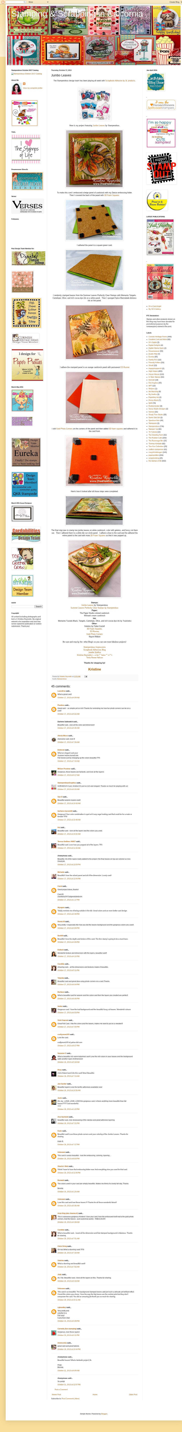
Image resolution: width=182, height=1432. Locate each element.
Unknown (61, 1152)
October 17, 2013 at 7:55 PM (68, 1027)
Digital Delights (154, 345)
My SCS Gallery (155, 309)
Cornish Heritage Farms (158, 337)
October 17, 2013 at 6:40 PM (68, 999)
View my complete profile (32, 88)
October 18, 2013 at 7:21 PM (68, 1123)
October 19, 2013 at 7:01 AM (68, 1239)
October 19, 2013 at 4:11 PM (68, 1335)
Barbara (61, 992)
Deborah (61, 750)
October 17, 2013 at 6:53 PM (68, 1013)
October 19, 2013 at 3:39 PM (68, 1321)
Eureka (151, 357)
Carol (60, 886)
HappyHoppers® (155, 368)
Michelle (61, 872)
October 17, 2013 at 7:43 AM (68, 761)
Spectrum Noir (154, 420)
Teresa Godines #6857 (67, 842)
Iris (59, 828)
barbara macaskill (65, 811)
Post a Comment (61, 1390)
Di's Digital (153, 342)
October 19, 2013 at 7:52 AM (68, 1267)
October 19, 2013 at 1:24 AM (68, 1192)
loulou (60, 1006)
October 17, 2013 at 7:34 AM (68, 742)
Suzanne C (62, 1053)
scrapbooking (154, 458)
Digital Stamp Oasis (156, 348)
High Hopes (153, 371)
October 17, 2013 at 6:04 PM (68, 985)
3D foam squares (116, 429)
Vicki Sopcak (63, 1020)
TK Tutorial (153, 432)
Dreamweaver (154, 351)
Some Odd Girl (154, 418)
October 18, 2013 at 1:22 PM (68, 1109)
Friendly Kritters (155, 363)
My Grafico (153, 394)
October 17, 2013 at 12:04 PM (69, 879)
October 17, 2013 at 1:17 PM (68, 900)
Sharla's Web (63, 1166)
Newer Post (56, 1395)
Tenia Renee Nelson (94, 658)
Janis (60, 1098)
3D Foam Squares (97, 535)
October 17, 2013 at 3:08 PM (68, 928)
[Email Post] (86, 676)
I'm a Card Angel (155, 306)
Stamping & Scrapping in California (77, 13)
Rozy (60, 1070)
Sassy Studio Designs (157, 409)
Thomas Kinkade (155, 444)
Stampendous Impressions (95, 647)
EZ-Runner (94, 631)
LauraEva (61, 691)
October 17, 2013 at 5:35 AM (68, 728)
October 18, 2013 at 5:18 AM (68, 1062)
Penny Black (153, 400)
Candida (61, 964)
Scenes (151, 412)
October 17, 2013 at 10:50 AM (69, 834)
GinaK (151, 365)
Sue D (60, 797)
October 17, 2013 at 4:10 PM (68, 956)
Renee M (61, 922)
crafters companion (156, 449)
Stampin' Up (153, 429)
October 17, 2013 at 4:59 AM (68, 698)
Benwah (61, 1180)
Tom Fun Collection (156, 446)
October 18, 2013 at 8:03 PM (68, 1159)
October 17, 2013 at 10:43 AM (69, 803)
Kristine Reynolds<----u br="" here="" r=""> (94, 655)
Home (95, 1395)
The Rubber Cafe (155, 438)
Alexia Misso (63, 736)
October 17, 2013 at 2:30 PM (68, 914)
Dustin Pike (153, 354)
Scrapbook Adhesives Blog (94, 650)
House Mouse (154, 374)
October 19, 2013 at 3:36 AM (68, 1206)
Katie (60, 1131)
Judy (60, 1275)
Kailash (61, 950)
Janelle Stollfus (94, 652)
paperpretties (154, 455)
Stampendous (62, 679)
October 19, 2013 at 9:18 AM (68, 1281)
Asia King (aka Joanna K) (68, 1213)
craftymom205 (64, 1034)
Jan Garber (62, 1084)
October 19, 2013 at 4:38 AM (68, 1222)
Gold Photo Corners (64, 429)
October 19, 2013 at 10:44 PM (69, 1349)
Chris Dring (62, 1246)
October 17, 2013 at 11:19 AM (69, 848)
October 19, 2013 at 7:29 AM (68, 1253)
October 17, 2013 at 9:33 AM (68, 789)
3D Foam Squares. (112, 195)
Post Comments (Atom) (70, 1399)
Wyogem (61, 908)
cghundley (62, 1307)
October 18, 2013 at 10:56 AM (69, 1090)
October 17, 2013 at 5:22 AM (68, 714)
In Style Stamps (155, 377)
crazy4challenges (155, 452)
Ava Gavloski (63, 1117)
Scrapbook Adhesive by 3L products (120, 81)
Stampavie (153, 423)
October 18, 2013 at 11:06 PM (69, 1173)
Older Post (133, 1395)
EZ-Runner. (125, 367)
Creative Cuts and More (158, 339)
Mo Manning (153, 392)
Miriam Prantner (64, 769)
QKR (150, 403)
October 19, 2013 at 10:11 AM (69, 1300)
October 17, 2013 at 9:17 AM (68, 775)
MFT (150, 386)
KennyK (152, 380)
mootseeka (62, 1343)
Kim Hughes (153, 383)
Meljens (152, 389)
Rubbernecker (154, 406)
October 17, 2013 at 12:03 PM (69, 865)
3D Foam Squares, (94, 629)
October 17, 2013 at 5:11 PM (68, 970)
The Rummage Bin (156, 441)
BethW (60, 936)
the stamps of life (155, 461)
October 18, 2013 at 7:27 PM (68, 1145)
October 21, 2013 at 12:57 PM (69, 1385)
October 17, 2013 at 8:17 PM (68, 1046)
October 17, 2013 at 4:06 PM (68, 942)
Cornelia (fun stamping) (67, 1329)
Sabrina (61, 1260)
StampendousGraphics (67, 783)
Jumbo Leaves (99, 125)
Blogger (104, 1414)
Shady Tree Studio (156, 415)
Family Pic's (153, 360)
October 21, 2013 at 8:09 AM (68, 1371)
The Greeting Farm (156, 435)
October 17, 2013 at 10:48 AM (69, 820)
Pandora (61, 705)
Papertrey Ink (154, 397)
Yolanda (61, 978)
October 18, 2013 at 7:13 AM (68, 1076)
